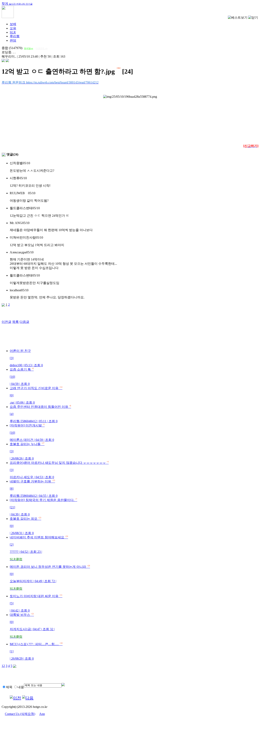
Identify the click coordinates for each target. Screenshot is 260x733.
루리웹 (15, 36)
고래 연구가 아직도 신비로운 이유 (36, 395)
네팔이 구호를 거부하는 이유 (33, 488)
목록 (15, 322)
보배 (13, 24)
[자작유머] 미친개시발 (32, 433)
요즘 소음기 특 (22, 377)
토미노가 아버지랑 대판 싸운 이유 (36, 603)
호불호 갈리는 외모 (25, 526)
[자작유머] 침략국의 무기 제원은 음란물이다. (43, 507)
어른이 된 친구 (26, 358)
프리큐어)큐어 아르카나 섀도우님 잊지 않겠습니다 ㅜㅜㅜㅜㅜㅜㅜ (59, 470)
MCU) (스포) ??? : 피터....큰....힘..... (36, 651)
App (42, 714)
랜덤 (13, 40)
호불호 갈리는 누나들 (27, 451)
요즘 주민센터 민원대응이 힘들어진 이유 (40, 414)
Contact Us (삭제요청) (20, 714)
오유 (13, 28)
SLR (13, 32)
